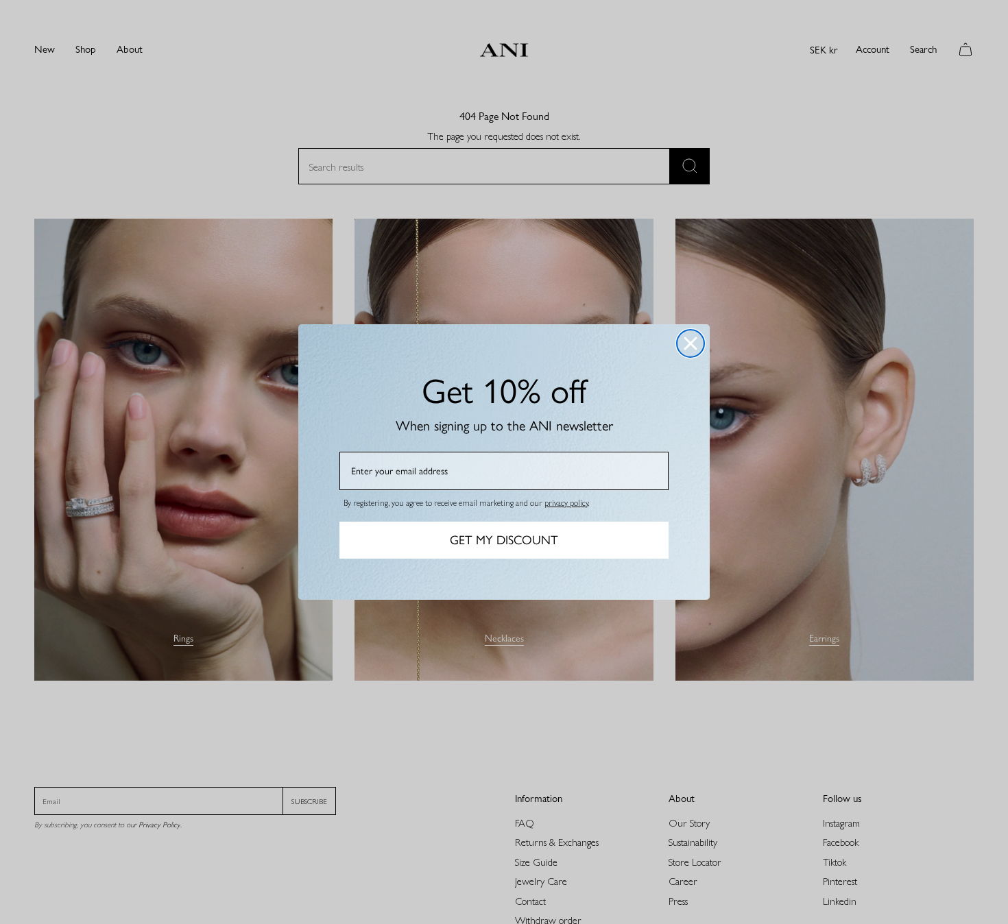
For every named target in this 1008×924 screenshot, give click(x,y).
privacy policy (566, 502)
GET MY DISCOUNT (504, 540)
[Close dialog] (690, 343)
